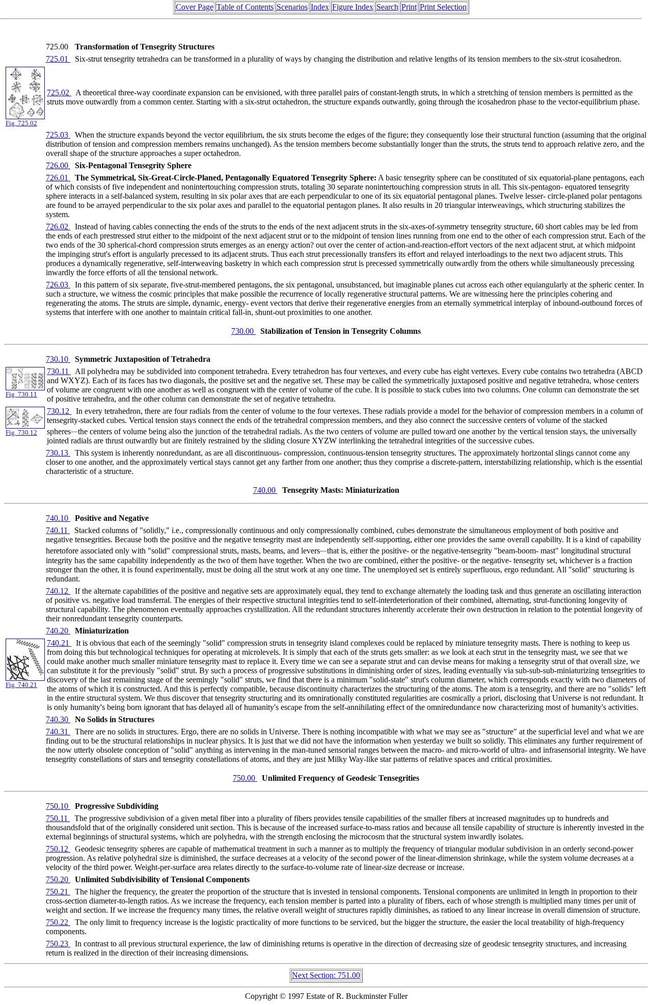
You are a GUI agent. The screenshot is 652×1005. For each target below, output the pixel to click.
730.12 (59, 411)
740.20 (58, 630)
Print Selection (443, 7)
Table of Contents (245, 7)
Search (387, 7)
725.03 (58, 134)
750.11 (58, 818)
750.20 (58, 879)
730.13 (58, 452)
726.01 (58, 177)
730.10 (58, 359)
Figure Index (352, 7)
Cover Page (194, 7)
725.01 (58, 59)
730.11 (59, 371)
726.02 (58, 226)
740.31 (58, 731)
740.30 (58, 719)
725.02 (59, 92)
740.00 (265, 490)
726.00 (58, 165)
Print (409, 7)
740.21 (59, 643)
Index (320, 7)
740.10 (58, 518)
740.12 (58, 591)
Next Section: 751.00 (326, 975)
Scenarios (292, 7)
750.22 (58, 922)
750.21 (58, 891)
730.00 (243, 331)
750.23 (58, 943)
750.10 (58, 806)
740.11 (58, 530)
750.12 (58, 848)
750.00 (245, 778)
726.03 (58, 284)
